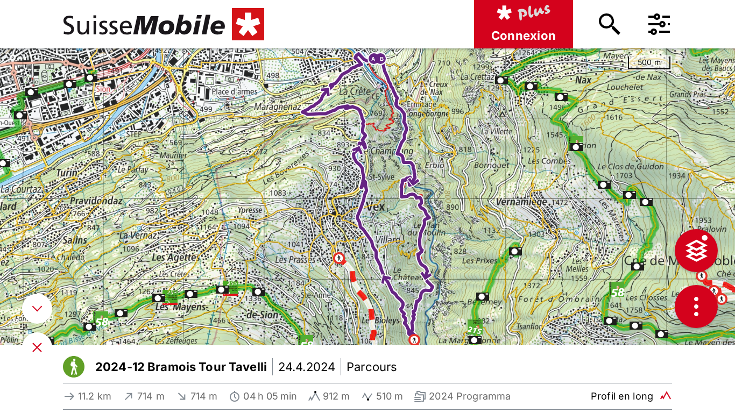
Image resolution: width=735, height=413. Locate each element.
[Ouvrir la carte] (37, 347)
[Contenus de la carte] (696, 250)
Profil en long (622, 396)
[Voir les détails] (37, 309)
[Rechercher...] (610, 24)
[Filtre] (659, 24)
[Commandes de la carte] (696, 306)
